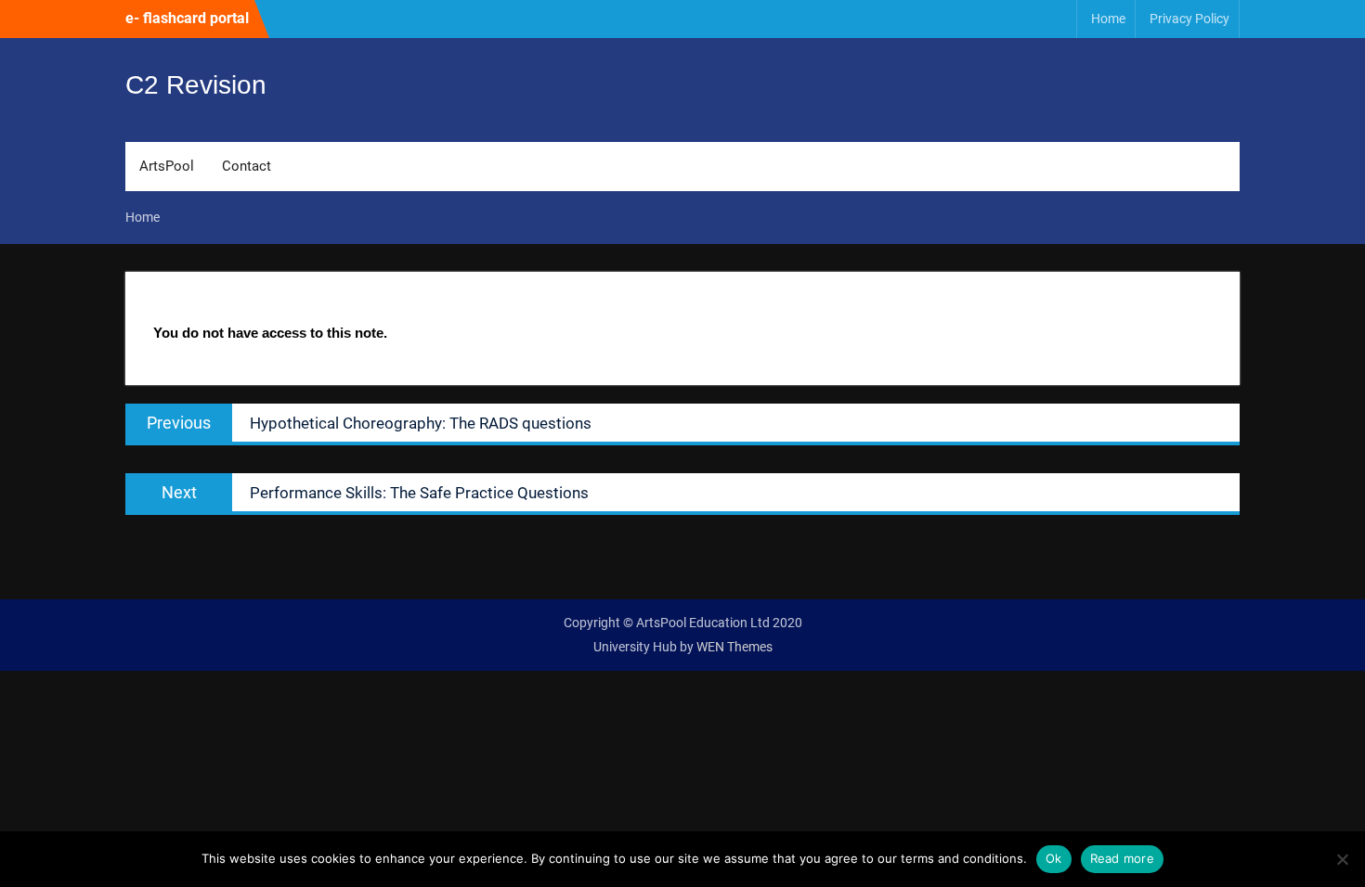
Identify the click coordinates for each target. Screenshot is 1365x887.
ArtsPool (166, 166)
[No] (1341, 859)
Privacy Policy (1189, 18)
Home (1108, 18)
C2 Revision (195, 85)
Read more (1122, 858)
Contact (246, 166)
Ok (1054, 858)
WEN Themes (734, 646)
